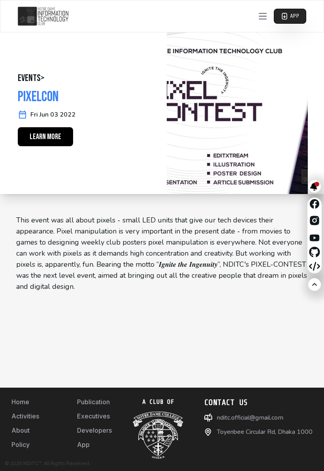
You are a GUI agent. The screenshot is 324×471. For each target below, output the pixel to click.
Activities (25, 416)
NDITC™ (32, 463)
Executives (93, 416)
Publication (93, 402)
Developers (94, 430)
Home (20, 402)
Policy (20, 444)
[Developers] (314, 266)
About (20, 430)
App (83, 444)
